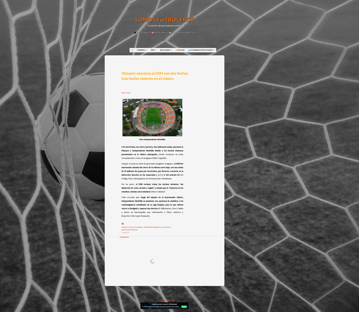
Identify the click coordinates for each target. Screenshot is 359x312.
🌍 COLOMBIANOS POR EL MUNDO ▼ (201, 50)
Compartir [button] (125, 232)
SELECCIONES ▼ (166, 50)
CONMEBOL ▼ (142, 50)
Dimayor (125, 227)
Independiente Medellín (152, 227)
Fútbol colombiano (135, 227)
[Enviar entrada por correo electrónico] (123, 224)
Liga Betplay (166, 227)
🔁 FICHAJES (179, 50)
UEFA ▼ (153, 50)
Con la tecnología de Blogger (165, 300)
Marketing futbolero (130, 230)
